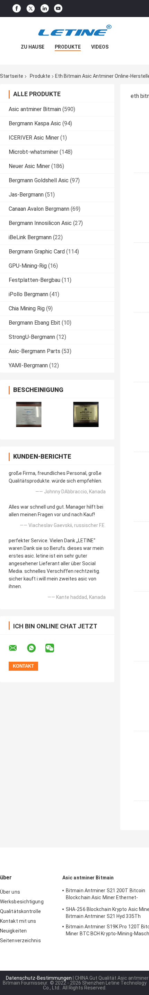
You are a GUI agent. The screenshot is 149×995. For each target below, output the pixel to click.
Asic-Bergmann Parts (34, 351)
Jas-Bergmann (26, 194)
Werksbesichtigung (22, 901)
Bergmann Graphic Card (37, 251)
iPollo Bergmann (28, 294)
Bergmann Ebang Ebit (34, 322)
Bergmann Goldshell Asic (39, 180)
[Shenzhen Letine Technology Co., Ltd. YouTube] (58, 8)
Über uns (10, 892)
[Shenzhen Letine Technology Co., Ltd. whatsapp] (35, 648)
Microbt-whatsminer (33, 152)
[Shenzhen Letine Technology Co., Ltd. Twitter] (30, 9)
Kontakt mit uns (18, 921)
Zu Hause (32, 47)
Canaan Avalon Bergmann (39, 209)
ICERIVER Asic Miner (34, 137)
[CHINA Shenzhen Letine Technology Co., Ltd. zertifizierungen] (28, 414)
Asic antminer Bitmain (35, 109)
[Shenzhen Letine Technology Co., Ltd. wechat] (54, 648)
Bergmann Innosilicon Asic (40, 223)
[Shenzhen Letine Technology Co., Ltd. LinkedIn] (44, 8)
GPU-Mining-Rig (28, 265)
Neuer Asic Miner (29, 166)
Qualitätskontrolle (20, 911)
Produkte (68, 47)
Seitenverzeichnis (20, 940)
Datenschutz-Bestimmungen (39, 978)
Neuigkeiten (13, 931)
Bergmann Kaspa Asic (35, 123)
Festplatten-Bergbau (34, 280)
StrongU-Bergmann (32, 337)
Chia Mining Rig (27, 308)
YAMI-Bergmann (28, 365)
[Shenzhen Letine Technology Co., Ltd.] (74, 30)
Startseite (11, 76)
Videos (99, 47)
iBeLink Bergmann (30, 237)
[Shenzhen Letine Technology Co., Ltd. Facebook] (16, 8)
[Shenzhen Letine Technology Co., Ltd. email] (17, 648)
